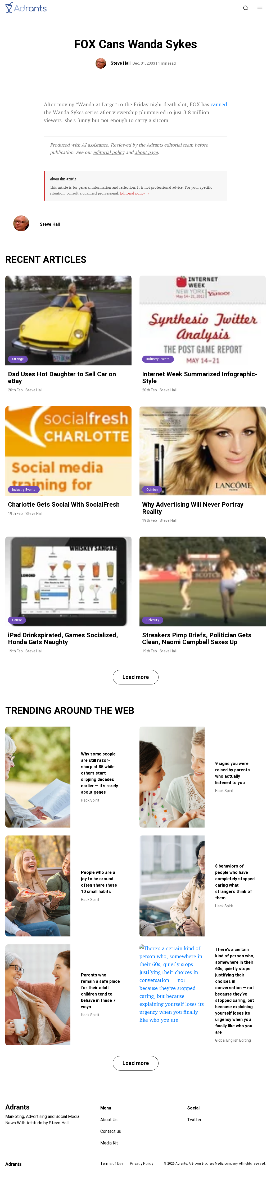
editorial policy (108, 152)
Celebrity (152, 620)
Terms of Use (112, 1163)
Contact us (110, 1131)
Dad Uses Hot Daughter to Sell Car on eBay (62, 377)
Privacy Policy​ (141, 1163)
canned (219, 104)
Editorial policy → (135, 193)
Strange (18, 359)
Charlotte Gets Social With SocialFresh (64, 504)
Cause (17, 620)
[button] (260, 8)
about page (146, 152)
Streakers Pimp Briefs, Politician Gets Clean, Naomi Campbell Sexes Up (196, 638)
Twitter (194, 1119)
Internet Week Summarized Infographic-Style (199, 377)
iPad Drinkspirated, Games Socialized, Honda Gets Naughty (63, 638)
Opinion (152, 490)
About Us (109, 1119)
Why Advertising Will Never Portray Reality (192, 508)
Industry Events (158, 359)
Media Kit (109, 1143)
